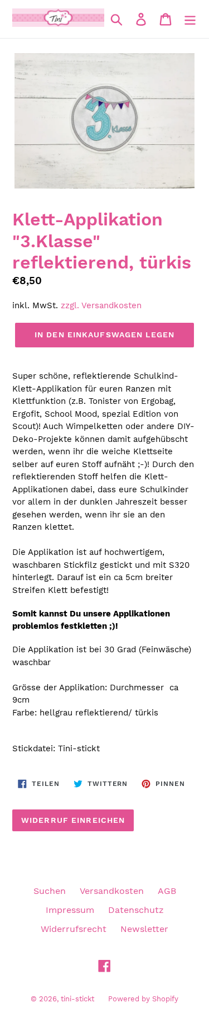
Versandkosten (112, 891)
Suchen (49, 891)
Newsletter (144, 929)
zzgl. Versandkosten (101, 305)
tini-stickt (77, 999)
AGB (167, 891)
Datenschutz (136, 910)
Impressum (70, 910)
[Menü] (190, 19)
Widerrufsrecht (73, 929)
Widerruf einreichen (73, 820)
